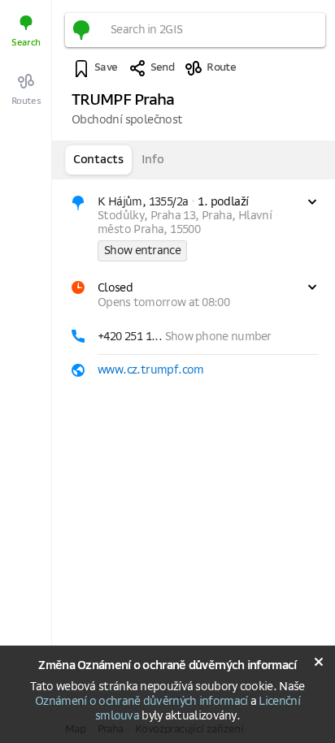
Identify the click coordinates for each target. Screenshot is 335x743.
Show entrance (142, 251)
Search (26, 42)
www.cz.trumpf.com (151, 370)
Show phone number (218, 337)
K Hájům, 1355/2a (143, 202)
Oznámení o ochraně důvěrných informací (141, 701)
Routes (26, 101)
